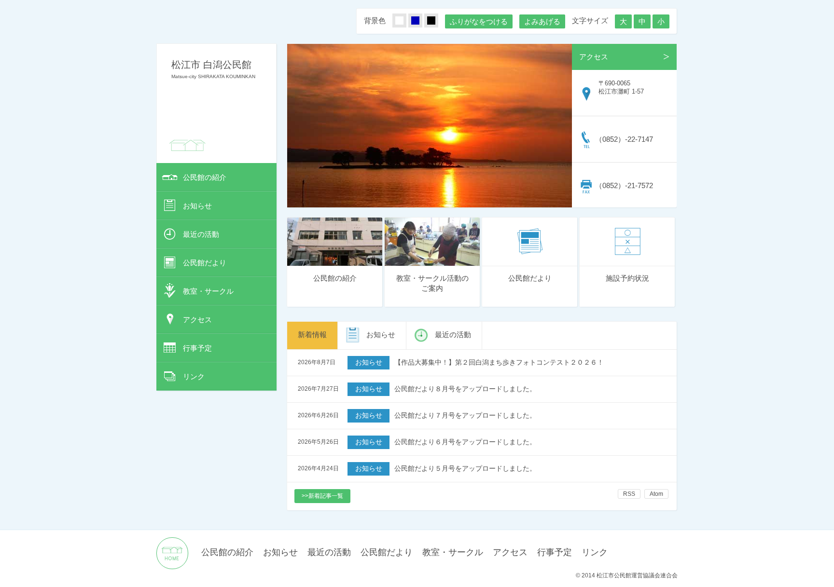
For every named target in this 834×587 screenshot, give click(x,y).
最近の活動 (201, 234)
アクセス (197, 319)
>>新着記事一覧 (322, 495)
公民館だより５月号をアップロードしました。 (465, 468)
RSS (629, 494)
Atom (656, 494)
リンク (194, 376)
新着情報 (312, 334)
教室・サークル (208, 291)
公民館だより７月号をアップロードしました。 (465, 415)
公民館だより (204, 263)
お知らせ (197, 206)
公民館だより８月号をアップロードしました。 (465, 389)
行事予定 (197, 348)
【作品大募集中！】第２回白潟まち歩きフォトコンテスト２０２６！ (499, 362)
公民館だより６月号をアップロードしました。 (465, 442)
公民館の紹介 (204, 177)
